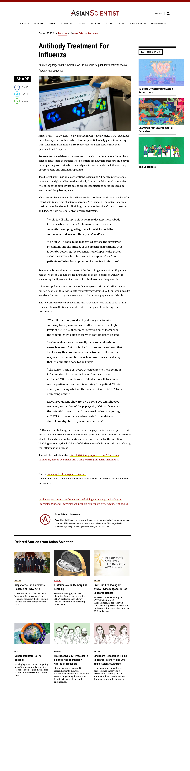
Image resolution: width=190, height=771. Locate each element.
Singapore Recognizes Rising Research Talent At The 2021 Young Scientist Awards (110, 659)
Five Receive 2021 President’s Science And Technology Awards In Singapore (71, 659)
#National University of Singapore (68, 503)
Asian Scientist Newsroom (85, 33)
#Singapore (94, 503)
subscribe (158, 14)
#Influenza (44, 499)
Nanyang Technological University (66, 474)
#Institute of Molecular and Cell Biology (72, 499)
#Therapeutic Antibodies (114, 503)
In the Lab (62, 33)
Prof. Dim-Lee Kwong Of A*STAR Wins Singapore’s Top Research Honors (110, 589)
